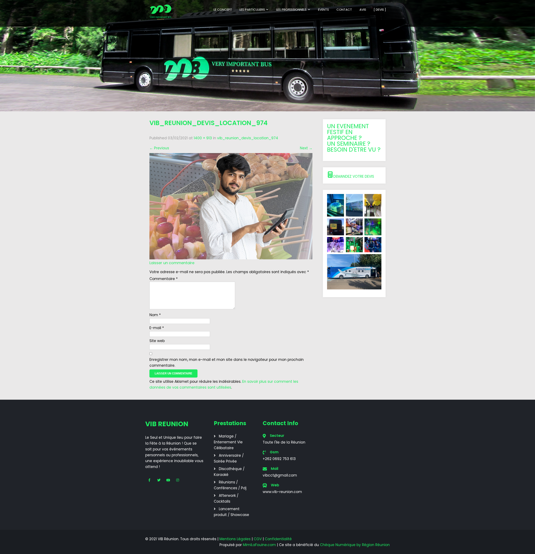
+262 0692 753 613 (279, 458)
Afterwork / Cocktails (226, 498)
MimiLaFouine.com (259, 544)
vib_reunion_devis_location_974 (247, 138)
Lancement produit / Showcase (231, 511)
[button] (354, 175)
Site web (157, 340)
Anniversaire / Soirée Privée (229, 458)
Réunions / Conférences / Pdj (230, 485)
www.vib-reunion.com (282, 491)
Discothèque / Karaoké (229, 471)
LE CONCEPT (223, 9)
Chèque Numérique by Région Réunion (355, 544)
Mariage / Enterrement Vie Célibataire (228, 442)
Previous (159, 148)
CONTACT (344, 9)
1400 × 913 (203, 138)
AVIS (362, 9)
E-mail (156, 327)
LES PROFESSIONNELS (291, 9)
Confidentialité (278, 538)
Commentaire (163, 278)
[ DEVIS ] (380, 9)
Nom (155, 314)
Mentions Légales (235, 538)
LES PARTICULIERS (252, 9)
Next (306, 148)
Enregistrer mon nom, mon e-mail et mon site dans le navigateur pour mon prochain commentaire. (226, 362)
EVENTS (323, 9)
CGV (258, 538)
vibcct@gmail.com (280, 475)
